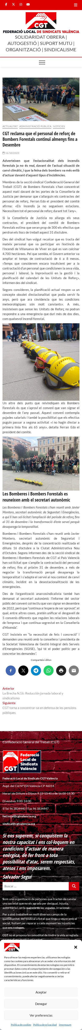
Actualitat (10, 126)
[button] (76, 947)
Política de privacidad (45, 1024)
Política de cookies (21, 1024)
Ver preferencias (41, 1015)
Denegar (41, 1004)
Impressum (65, 1024)
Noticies (59, 126)
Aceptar (41, 992)
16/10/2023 (12, 152)
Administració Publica (35, 126)
